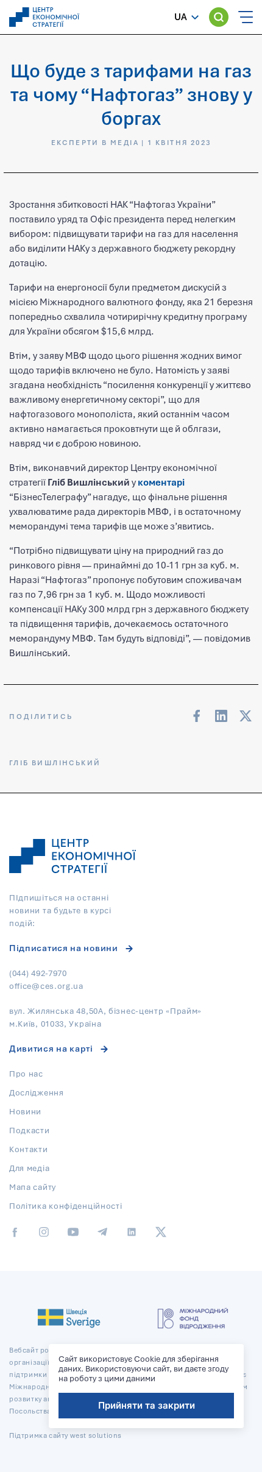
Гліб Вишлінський (55, 762)
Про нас (26, 1073)
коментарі (161, 482)
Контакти (28, 1149)
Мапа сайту (32, 1186)
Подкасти (29, 1130)
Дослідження (36, 1092)
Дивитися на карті (51, 1048)
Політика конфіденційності (65, 1205)
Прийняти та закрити (146, 1405)
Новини (25, 1111)
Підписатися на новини (63, 948)
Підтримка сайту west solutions (65, 1435)
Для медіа (29, 1167)
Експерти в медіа (95, 142)
